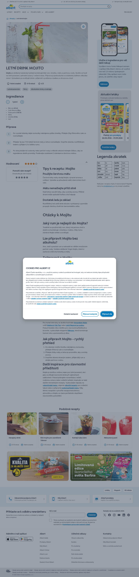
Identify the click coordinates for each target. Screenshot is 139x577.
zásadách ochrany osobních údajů (41, 298)
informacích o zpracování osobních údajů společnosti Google (65, 296)
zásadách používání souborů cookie (93, 289)
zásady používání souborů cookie (46, 304)
